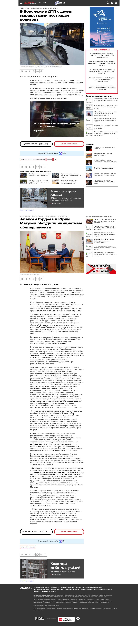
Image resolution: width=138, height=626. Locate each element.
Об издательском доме (41, 587)
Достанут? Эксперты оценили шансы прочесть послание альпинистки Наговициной (106, 133)
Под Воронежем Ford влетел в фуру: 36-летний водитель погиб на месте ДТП (39, 182)
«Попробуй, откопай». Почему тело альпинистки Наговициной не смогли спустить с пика (105, 113)
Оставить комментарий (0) (69, 144)
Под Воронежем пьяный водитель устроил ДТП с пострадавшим (55, 125)
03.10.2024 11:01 (24, 8)
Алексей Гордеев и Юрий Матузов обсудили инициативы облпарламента (102, 79)
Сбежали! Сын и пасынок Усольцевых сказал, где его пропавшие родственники (106, 126)
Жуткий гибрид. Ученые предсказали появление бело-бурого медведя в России (106, 107)
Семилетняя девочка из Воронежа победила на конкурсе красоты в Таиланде (102, 71)
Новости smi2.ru (27, 210)
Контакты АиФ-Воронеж (41, 589)
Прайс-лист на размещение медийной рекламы (96, 589)
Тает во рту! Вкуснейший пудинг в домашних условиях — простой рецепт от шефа (105, 221)
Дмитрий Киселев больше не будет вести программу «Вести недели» (105, 174)
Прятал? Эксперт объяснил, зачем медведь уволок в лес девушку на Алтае (105, 120)
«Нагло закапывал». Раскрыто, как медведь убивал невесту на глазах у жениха (105, 247)
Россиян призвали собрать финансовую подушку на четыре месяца (104, 182)
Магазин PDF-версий (67, 587)
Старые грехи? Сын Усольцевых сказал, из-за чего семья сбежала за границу (105, 254)
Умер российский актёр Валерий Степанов (104, 147)
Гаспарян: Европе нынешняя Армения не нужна (103, 154)
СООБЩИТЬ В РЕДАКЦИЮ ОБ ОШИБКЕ (45, 591)
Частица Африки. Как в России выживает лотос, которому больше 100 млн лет (105, 227)
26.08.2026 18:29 (25, 216)
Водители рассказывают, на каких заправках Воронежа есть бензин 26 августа (101, 63)
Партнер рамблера (51, 618)
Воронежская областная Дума (29, 274)
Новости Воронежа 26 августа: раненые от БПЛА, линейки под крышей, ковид (102, 55)
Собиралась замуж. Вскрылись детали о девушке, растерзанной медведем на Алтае (104, 234)
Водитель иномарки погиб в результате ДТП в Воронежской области (71, 175)
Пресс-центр (55, 587)
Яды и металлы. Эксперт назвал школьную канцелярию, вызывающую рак (104, 241)
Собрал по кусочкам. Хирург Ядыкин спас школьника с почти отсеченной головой (106, 100)
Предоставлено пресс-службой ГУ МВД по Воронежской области (41, 66)
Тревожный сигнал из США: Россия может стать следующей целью (105, 167)
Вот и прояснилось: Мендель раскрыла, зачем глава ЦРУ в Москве (105, 161)
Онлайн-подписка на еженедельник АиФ (89, 587)
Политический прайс (72, 589)
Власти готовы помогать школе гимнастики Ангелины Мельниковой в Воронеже (102, 87)
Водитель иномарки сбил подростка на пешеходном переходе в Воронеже (69, 182)
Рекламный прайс (57, 589)
